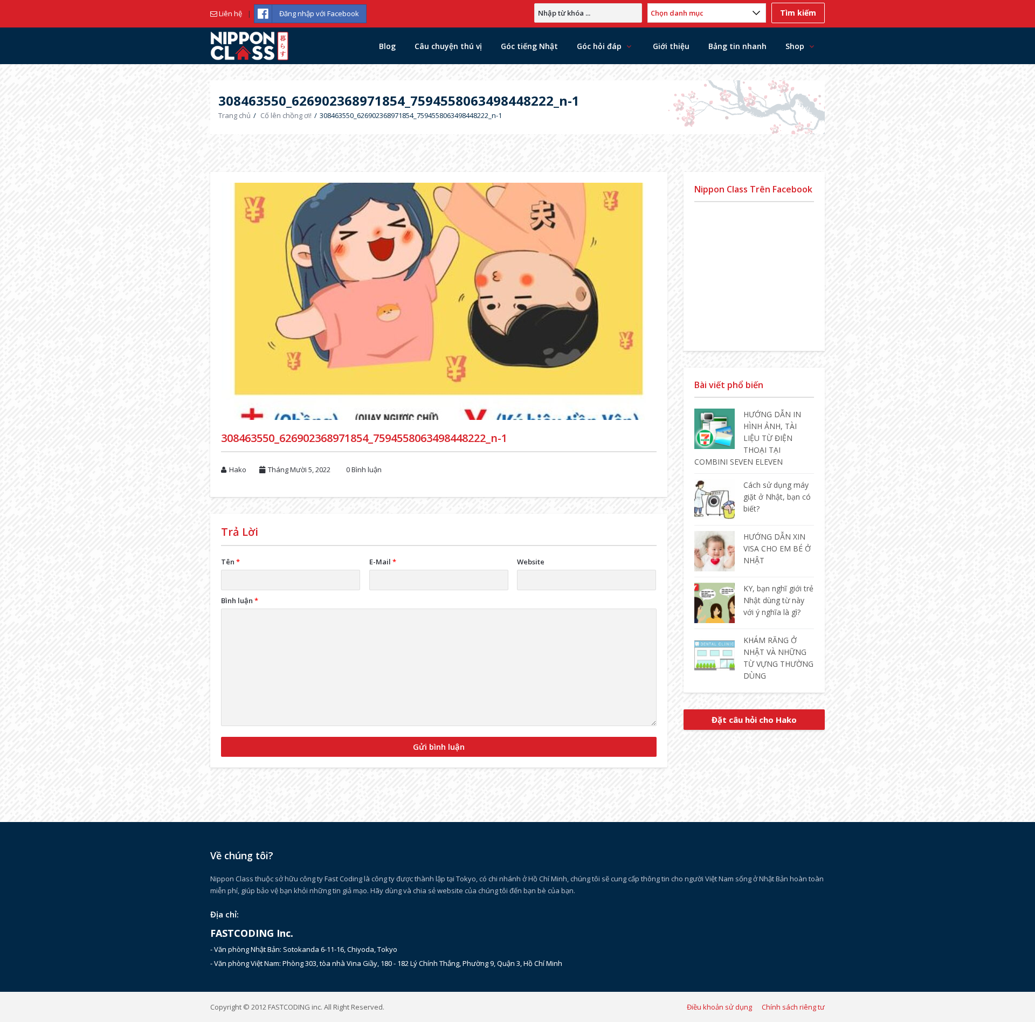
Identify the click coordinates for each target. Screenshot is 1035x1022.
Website (530, 562)
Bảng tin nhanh (737, 46)
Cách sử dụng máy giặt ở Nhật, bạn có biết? (777, 497)
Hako (237, 469)
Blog (387, 46)
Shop (794, 46)
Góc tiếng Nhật (529, 46)
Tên (230, 562)
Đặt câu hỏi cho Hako (754, 719)
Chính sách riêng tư (793, 1007)
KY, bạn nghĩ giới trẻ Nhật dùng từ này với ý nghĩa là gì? (778, 600)
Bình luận (239, 600)
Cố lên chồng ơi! (286, 115)
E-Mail (382, 562)
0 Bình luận (364, 469)
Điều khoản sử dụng (719, 1007)
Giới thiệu (671, 46)
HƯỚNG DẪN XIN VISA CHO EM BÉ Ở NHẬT (777, 548)
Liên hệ (229, 13)
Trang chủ (234, 115)
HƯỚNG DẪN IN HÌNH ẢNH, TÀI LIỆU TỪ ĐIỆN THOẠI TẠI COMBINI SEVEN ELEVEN (747, 438)
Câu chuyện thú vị (448, 46)
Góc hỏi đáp (599, 46)
